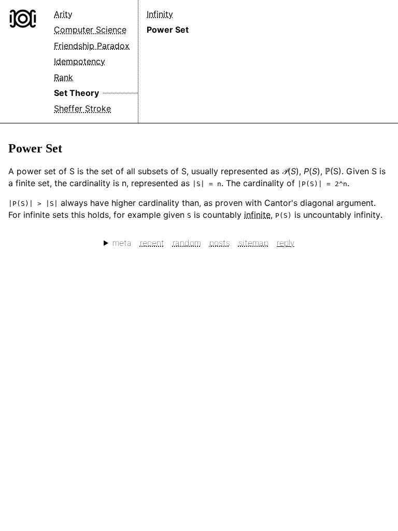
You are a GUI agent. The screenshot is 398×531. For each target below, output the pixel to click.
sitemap (253, 242)
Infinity (160, 14)
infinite (257, 214)
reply (285, 242)
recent (152, 242)
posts (219, 242)
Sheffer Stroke (82, 108)
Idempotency (79, 61)
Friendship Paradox (92, 45)
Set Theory (76, 93)
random (187, 242)
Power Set (168, 29)
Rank (63, 77)
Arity (63, 14)
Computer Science (90, 29)
